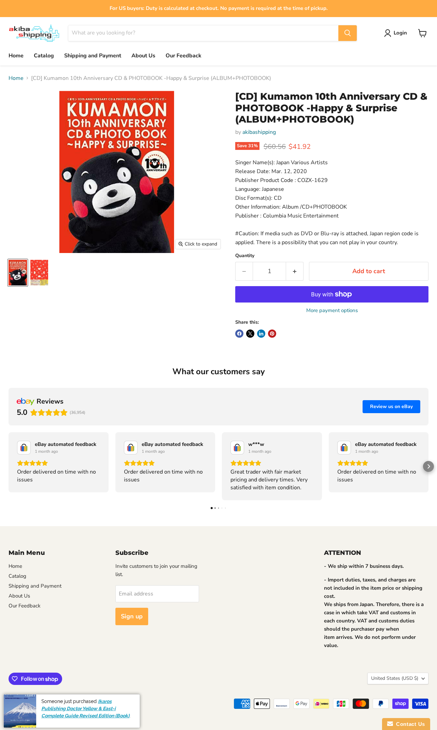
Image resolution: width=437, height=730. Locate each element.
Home (16, 55)
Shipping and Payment (92, 55)
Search (15, 701)
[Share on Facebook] (239, 333)
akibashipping (259, 132)
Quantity (244, 255)
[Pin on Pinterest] (272, 333)
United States (394, 678)
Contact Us (409, 724)
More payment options (332, 310)
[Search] (347, 33)
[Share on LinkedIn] (261, 333)
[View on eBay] (24, 447)
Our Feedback (183, 55)
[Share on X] (250, 333)
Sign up (132, 616)
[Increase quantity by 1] (295, 271)
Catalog (44, 55)
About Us (143, 55)
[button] (8, 466)
